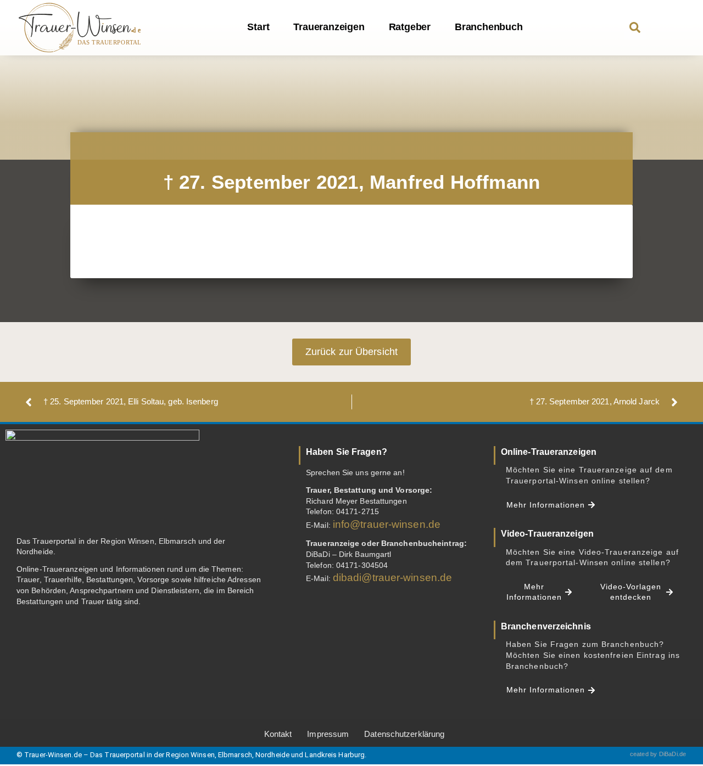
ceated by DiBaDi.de (658, 754)
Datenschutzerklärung (404, 734)
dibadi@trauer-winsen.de (392, 577)
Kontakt (278, 734)
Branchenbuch (489, 26)
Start (258, 26)
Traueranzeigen (328, 26)
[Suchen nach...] (635, 28)
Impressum (328, 734)
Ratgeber (410, 26)
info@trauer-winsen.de (386, 524)
